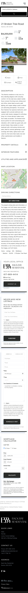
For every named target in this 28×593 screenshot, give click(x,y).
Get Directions (14, 201)
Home (3, 251)
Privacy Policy (15, 332)
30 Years (7, 448)
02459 (11, 253)
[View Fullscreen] (3, 177)
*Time (5, 377)
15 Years (14, 448)
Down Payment (7, 459)
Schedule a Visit (19, 354)
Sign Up (8, 553)
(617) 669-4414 (10, 549)
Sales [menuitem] (2, 532)
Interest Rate (7, 465)
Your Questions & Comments (11, 383)
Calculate (12, 475)
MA (13, 251)
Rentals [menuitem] (3, 534)
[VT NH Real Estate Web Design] (14, 588)
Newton (5, 253)
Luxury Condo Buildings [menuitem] (8, 536)
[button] (14, 14)
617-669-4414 (11, 274)
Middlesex (19, 251)
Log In (3, 553)
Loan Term (6, 444)
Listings (8, 251)
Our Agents (6, 287)
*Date (5, 370)
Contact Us (12, 284)
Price (5, 453)
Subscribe (11, 338)
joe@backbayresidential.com (9, 551)
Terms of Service (14, 428)
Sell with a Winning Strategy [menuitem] (9, 538)
